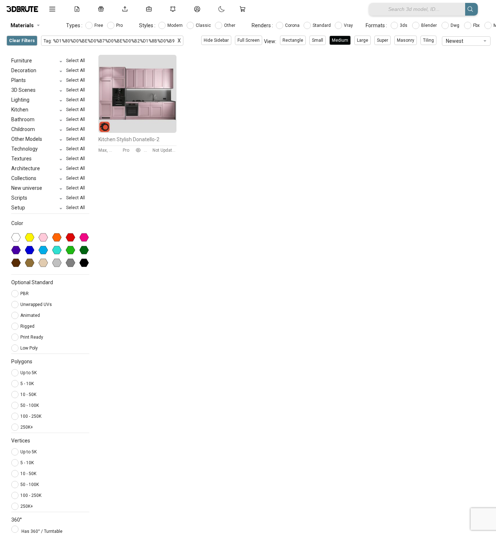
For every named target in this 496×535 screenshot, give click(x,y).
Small (317, 40)
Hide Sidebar (216, 40)
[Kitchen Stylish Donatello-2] (137, 131)
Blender (429, 25)
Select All (75, 60)
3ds (404, 25)
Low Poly (29, 348)
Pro (120, 25)
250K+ (26, 427)
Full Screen (248, 40)
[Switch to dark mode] (214, 9)
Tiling (428, 40)
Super (382, 40)
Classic (204, 25)
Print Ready (32, 337)
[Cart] (244, 9)
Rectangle (292, 40)
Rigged (28, 326)
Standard (322, 25)
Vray (349, 25)
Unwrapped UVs (36, 304)
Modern (175, 25)
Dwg (455, 25)
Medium (340, 40)
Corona (293, 25)
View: (270, 41)
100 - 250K (30, 416)
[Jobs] (150, 9)
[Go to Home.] (22, 9)
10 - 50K (28, 394)
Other (230, 25)
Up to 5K (28, 372)
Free (99, 25)
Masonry (405, 40)
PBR (25, 293)
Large (362, 40)
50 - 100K (29, 405)
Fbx (477, 25)
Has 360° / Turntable (41, 531)
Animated (30, 315)
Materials (22, 25)
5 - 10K (27, 383)
